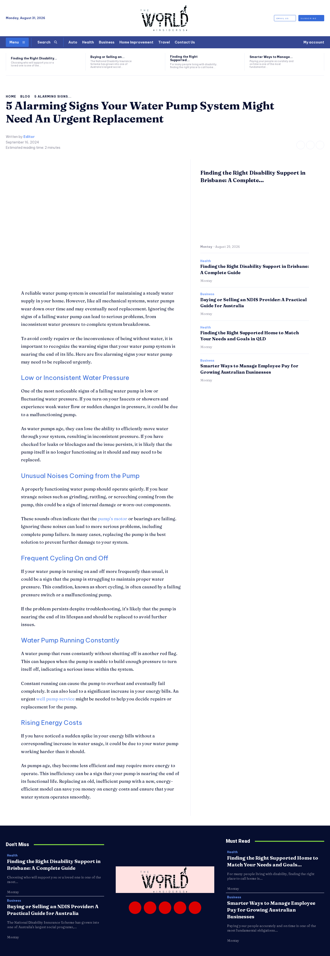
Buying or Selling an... (107, 57)
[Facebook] (300, 145)
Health (205, 261)
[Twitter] (320, 145)
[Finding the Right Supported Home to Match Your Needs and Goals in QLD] (231, 62)
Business (207, 294)
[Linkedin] (165, 907)
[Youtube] (195, 907)
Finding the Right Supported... (184, 58)
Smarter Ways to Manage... (271, 57)
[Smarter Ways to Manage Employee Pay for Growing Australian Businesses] (310, 62)
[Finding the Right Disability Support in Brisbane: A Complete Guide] (71, 62)
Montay (206, 247)
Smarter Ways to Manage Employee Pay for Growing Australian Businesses (271, 910)
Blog (25, 96)
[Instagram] (310, 145)
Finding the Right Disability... (34, 58)
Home (11, 96)
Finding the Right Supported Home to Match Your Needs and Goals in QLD (249, 336)
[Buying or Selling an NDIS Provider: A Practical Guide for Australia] (151, 62)
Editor (29, 137)
